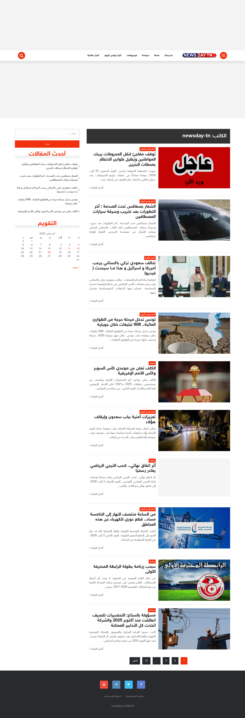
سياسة (145, 55)
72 (146, 660)
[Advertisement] (122, 25)
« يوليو (76, 267)
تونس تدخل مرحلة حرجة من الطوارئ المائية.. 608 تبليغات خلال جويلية (47, 201)
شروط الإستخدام (113, 696)
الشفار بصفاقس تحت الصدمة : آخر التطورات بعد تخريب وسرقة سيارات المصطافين (49, 178)
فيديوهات (131, 55)
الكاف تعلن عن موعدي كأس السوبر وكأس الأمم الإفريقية (48, 211)
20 (49, 252)
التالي (134, 660)
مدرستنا (168, 55)
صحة (156, 55)
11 (69, 248)
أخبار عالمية (93, 55)
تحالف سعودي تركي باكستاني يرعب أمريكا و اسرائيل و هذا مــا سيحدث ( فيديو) (47, 190)
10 (78, 248)
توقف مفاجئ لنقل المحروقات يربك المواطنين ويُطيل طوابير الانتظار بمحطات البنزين (50, 166)
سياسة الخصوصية (135, 696)
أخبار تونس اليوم (112, 55)
